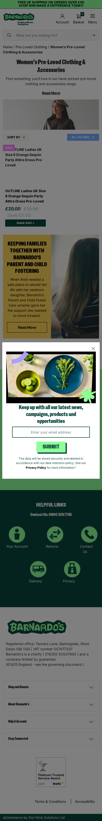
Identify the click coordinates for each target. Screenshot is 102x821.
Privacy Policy (36, 467)
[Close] (93, 348)
